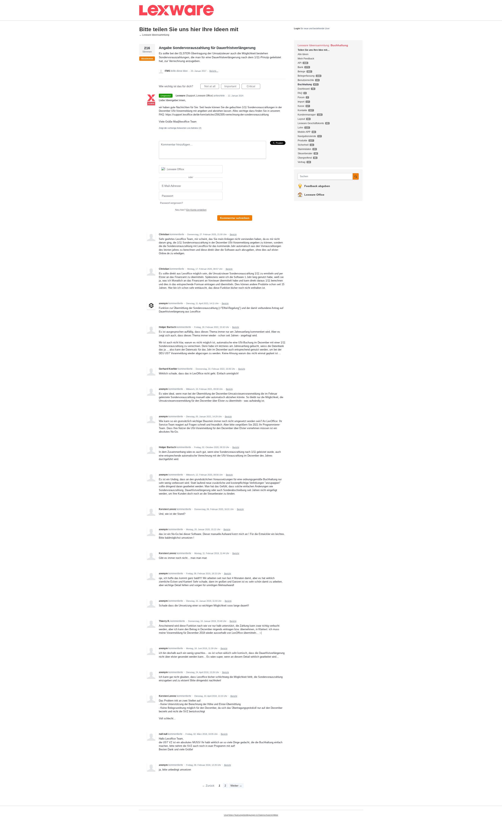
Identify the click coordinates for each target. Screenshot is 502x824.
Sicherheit (303, 144)
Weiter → (236, 785)
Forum (301, 97)
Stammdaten (304, 149)
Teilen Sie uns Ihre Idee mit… (314, 50)
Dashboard (304, 88)
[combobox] (326, 176)
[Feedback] (207, 10)
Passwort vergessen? (171, 203)
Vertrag (301, 162)
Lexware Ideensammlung (313, 45)
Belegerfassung (306, 75)
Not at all (211, 87)
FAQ (300, 93)
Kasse (301, 106)
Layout (301, 119)
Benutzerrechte (306, 80)
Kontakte (302, 110)
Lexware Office (314, 194)
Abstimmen (147, 58)
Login (297, 28)
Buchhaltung (339, 45)
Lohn (300, 127)
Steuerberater (305, 153)
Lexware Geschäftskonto (311, 123)
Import (301, 101)
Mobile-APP (304, 132)
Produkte (302, 140)
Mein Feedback (306, 58)
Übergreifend (305, 157)
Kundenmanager (307, 114)
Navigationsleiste (307, 136)
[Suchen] (356, 176)
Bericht (233, 234)
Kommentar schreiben (234, 218)
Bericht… (213, 71)
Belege (301, 71)
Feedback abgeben (317, 186)
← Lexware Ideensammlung (154, 35)
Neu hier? (190, 210)
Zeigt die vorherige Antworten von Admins (180, 128)
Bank (300, 67)
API (299, 63)
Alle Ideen (303, 54)
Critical (253, 87)
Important (232, 87)
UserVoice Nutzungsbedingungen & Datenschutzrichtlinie (251, 815)
